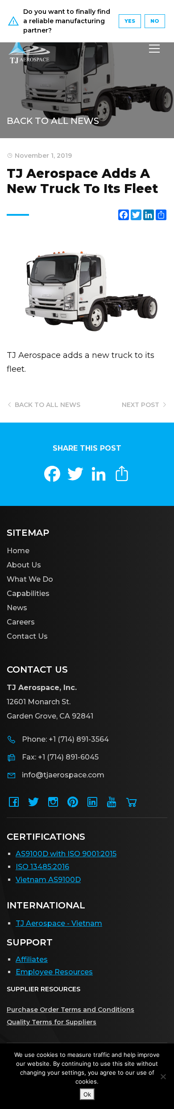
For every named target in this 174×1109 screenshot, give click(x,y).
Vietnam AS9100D (48, 879)
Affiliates (32, 959)
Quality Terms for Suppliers (51, 1022)
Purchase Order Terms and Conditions (70, 1010)
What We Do (30, 579)
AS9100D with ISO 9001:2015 (66, 854)
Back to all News (53, 120)
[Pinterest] (73, 805)
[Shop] (131, 805)
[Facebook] (14, 805)
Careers (21, 622)
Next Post (141, 405)
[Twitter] (33, 805)
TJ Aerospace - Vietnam (59, 923)
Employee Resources (54, 972)
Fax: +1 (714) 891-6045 (60, 757)
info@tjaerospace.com (63, 775)
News (17, 608)
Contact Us (27, 636)
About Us (24, 565)
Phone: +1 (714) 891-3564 (65, 739)
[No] (162, 1076)
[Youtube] (112, 805)
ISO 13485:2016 (42, 867)
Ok (87, 1094)
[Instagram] (53, 805)
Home (18, 550)
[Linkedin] (92, 805)
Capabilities (28, 593)
